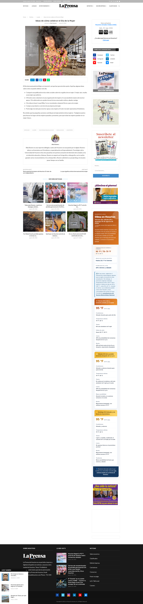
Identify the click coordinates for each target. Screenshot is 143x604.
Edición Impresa (48, 1)
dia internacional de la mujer (46, 130)
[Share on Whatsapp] (48, 80)
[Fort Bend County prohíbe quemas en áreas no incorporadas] (33, 221)
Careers (92, 585)
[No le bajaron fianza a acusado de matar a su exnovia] (5, 577)
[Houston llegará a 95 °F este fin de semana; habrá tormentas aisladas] (77, 192)
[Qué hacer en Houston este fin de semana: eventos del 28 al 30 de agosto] (55, 221)
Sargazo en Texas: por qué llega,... (18, 596)
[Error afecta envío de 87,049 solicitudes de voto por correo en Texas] (77, 221)
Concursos (93, 572)
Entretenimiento (44, 6)
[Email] (119, 1)
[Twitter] (111, 1)
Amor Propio (70, 130)
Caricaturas (93, 567)
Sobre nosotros (94, 554)
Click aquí (106, 40)
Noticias (25, 6)
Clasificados (113, 6)
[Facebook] (109, 1)
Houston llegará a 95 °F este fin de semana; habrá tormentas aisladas (76, 555)
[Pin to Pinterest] (44, 80)
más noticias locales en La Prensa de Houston (106, 472)
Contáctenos (66, 1)
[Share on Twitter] (40, 80)
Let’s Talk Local (94, 581)
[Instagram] (113, 1)
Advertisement (57, 1)
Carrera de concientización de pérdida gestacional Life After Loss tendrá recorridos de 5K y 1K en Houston (77, 569)
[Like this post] (33, 80)
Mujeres (34, 130)
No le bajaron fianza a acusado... (17, 574)
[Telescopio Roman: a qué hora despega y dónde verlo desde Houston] (33, 192)
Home (24, 17)
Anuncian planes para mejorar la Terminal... (17, 585)
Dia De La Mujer (60, 130)
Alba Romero (53, 23)
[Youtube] (117, 1)
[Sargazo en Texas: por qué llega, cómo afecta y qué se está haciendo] (5, 598)
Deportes (90, 6)
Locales (34, 6)
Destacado (27, 130)
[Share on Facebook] (37, 80)
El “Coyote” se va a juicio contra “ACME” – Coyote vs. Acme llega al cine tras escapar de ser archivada (77, 581)
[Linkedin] (115, 1)
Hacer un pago (94, 576)
